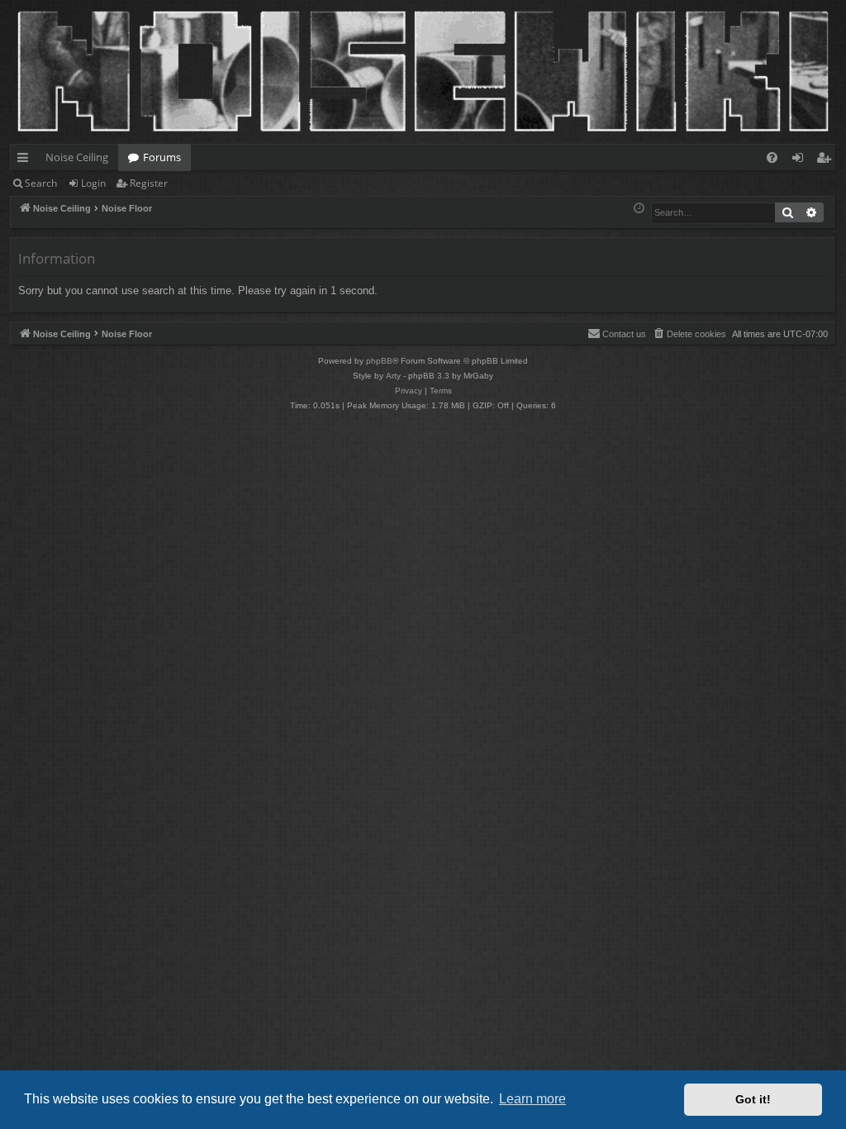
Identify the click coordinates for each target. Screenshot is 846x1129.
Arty (393, 375)
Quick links (26, 160)
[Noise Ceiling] (19, 4)
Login (93, 183)
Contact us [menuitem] (624, 334)
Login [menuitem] (800, 160)
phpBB (379, 360)
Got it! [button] (753, 1099)
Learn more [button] (532, 1099)
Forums (162, 157)
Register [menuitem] (827, 160)
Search (41, 183)
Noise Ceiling (76, 157)
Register (149, 183)
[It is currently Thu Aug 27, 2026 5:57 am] (639, 208)
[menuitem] (772, 157)
